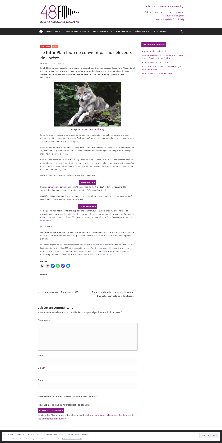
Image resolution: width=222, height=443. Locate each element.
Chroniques (122, 31)
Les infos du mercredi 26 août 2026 (156, 73)
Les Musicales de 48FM (75, 31)
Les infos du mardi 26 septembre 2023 (59, 292)
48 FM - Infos (45, 46)
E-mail (41, 367)
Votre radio (160, 31)
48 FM (61, 63)
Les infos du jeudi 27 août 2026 (154, 62)
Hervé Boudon (88, 182)
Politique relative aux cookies (72, 439)
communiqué (53, 187)
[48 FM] (41, 31)
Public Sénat (45, 220)
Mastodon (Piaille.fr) (165, 19)
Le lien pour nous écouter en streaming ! (164, 6)
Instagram (179, 15)
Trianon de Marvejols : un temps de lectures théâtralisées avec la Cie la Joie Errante (113, 294)
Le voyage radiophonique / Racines (156, 51)
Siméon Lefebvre (87, 206)
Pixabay (100, 129)
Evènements (141, 31)
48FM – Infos (52, 31)
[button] (59, 31)
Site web (42, 380)
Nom (41, 355)
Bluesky (180, 19)
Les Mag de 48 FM (101, 31)
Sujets (55, 46)
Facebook (168, 15)
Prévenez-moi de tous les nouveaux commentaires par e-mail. (68, 396)
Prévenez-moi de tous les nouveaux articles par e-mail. (64, 404)
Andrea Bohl (87, 129)
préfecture (97, 244)
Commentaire (45, 320)
